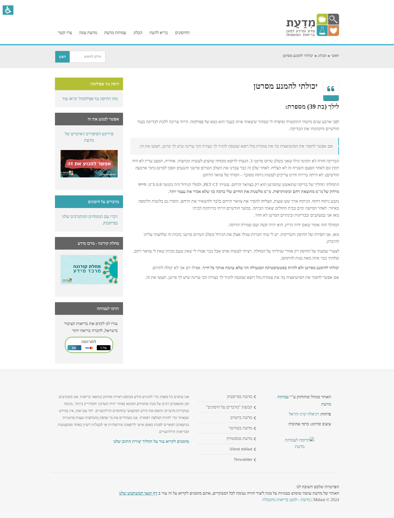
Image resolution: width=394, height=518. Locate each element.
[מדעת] (312, 34)
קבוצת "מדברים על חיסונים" (229, 407)
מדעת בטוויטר (240, 428)
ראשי (335, 56)
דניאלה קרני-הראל (304, 414)
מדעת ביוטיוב (241, 417)
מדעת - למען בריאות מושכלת (286, 499)
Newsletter (243, 459)
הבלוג (322, 56)
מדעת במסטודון (239, 438)
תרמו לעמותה (108, 308)
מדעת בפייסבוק (239, 396)
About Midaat (240, 449)
